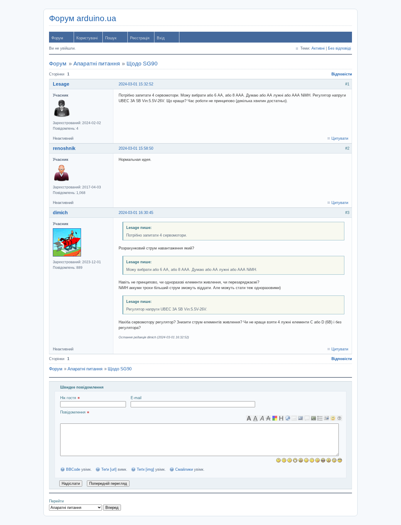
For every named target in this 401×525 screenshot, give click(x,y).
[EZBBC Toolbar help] (339, 418)
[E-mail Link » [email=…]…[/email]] (294, 418)
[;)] (306, 460)
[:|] (284, 460)
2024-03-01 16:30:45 (136, 212)
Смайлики (184, 469)
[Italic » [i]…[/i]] (262, 418)
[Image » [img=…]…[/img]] (301, 418)
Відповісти (341, 74)
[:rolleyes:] (334, 460)
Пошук (111, 38)
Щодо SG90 (142, 63)
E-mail (136, 398)
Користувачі (87, 38)
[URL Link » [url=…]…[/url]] (288, 418)
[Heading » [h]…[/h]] (281, 418)
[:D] (295, 460)
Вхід (161, 38)
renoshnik (64, 148)
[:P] (317, 460)
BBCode (73, 469)
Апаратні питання (96, 63)
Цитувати (339, 138)
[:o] (300, 460)
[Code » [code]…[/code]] (313, 418)
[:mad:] (328, 460)
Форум (57, 38)
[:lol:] (323, 460)
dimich (60, 212)
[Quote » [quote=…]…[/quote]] (307, 418)
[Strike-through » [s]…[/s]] (268, 418)
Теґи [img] (145, 469)
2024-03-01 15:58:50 (136, 148)
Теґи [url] (109, 469)
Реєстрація (139, 38)
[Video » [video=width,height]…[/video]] (326, 418)
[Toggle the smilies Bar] (333, 418)
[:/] (311, 460)
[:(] (289, 460)
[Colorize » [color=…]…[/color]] (275, 418)
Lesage (61, 84)
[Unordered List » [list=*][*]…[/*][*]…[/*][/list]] (320, 418)
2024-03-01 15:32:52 (136, 84)
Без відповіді (339, 48)
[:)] (278, 460)
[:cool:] (339, 460)
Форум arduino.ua (82, 18)
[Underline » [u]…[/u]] (255, 418)
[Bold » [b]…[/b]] (249, 418)
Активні (318, 48)
